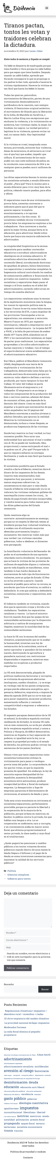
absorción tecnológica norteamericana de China (20, 1055)
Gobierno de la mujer (11, 1103)
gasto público (15, 1098)
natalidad (9, 1119)
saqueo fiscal (28, 1123)
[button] (47, 8)
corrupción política (27, 1075)
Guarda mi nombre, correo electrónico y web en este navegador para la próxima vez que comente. (28, 956)
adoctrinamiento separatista (13, 1063)
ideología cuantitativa (33, 1103)
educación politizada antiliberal (14, 1091)
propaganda (12, 1123)
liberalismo (29, 1112)
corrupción (16, 1075)
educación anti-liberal (32, 1087)
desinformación (16, 1082)
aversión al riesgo (19, 1070)
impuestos (29, 1107)
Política (11, 870)
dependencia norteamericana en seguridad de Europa (22, 1078)
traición (18, 1130)
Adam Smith (44, 1054)
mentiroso (35, 1116)
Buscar (45, 989)
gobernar (32, 1098)
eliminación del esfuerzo (12, 1094)
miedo (45, 1116)
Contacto (28, 1157)
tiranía (8, 1130)
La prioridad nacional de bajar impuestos (26, 1022)
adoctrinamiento (18, 1059)
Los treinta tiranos (10, 1116)
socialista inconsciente (29, 1126)
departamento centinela (43, 1075)
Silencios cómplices (18, 874)
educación (11, 1087)
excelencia (27, 1094)
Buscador (9, 984)
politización (22, 1119)
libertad (41, 1112)
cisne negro (8, 1075)
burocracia (42, 1071)
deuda (33, 1082)
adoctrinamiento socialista (18, 1066)
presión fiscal (37, 1119)
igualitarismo (11, 1108)
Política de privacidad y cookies (28, 1151)
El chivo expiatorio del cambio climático (26, 1018)
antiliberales (41, 1066)
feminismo (37, 1094)
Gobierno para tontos (19, 878)
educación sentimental (33, 1091)
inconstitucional (13, 1112)
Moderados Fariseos (15, 1027)
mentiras (23, 1116)
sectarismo (10, 1126)
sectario (40, 1123)
